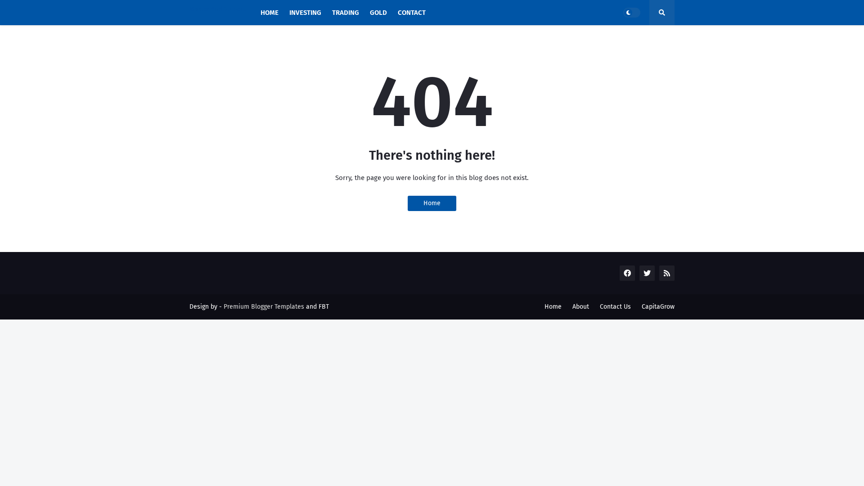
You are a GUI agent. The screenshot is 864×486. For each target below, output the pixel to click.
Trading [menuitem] (345, 13)
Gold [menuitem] (378, 13)
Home (432, 203)
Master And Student (217, 9)
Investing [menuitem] (305, 13)
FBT (324, 306)
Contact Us (615, 306)
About (580, 306)
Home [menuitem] (270, 13)
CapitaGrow (658, 306)
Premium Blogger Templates (264, 306)
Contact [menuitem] (412, 13)
